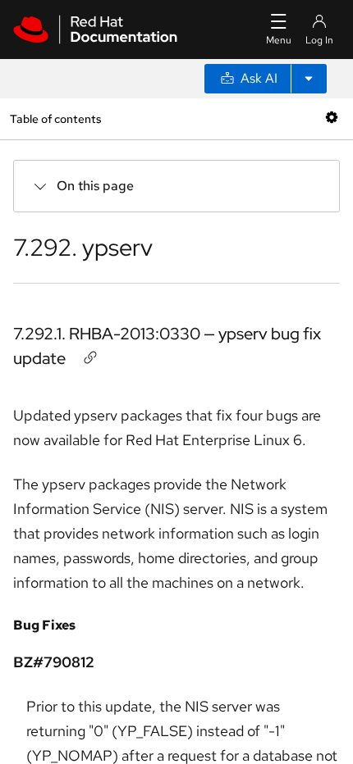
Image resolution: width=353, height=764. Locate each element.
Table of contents (55, 118)
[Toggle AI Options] (309, 78)
